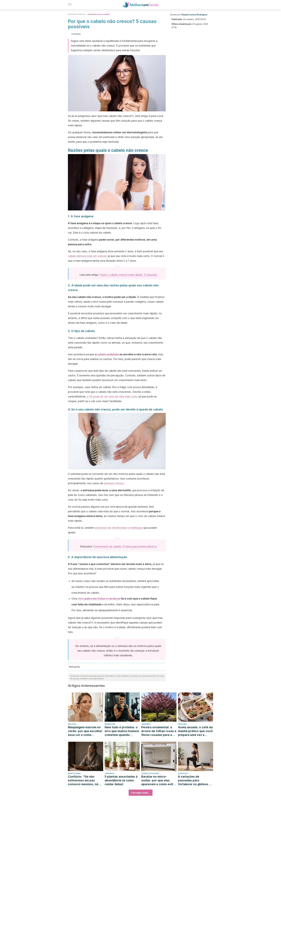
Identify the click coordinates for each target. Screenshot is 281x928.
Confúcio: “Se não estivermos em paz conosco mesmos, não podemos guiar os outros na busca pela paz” (84, 780)
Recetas (182, 724)
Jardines (146, 724)
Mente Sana (74, 773)
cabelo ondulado (108, 354)
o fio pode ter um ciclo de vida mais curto (112, 396)
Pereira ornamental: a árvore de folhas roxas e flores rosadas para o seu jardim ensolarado (158, 731)
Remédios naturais (76, 14)
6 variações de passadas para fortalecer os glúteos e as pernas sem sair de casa (194, 780)
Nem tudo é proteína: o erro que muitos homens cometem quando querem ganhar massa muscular (122, 731)
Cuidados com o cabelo (99, 14)
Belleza (72, 724)
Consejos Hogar (150, 773)
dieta (81, 598)
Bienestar (110, 724)
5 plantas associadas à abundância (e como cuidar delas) (121, 780)
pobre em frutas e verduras (102, 598)
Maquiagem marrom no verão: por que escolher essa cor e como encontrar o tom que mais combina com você (85, 731)
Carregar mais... (140, 792)
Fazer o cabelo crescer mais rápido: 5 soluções (128, 274)
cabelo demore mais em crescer (87, 256)
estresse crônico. (114, 483)
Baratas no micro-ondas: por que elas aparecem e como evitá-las (158, 780)
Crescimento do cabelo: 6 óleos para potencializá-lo (125, 546)
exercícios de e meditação (119, 527)
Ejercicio (183, 773)
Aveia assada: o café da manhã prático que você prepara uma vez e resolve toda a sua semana (195, 731)
